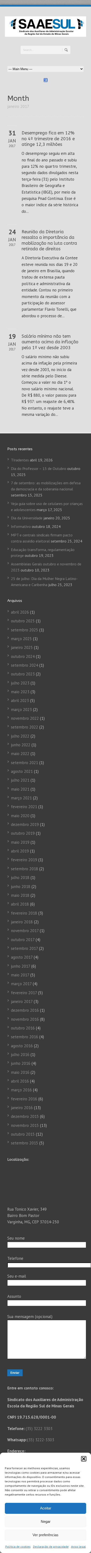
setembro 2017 (24, 948)
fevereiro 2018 (24, 913)
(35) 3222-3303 (40, 1439)
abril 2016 (20, 1081)
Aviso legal (78, 1546)
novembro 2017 (25, 930)
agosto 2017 (22, 957)
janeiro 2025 (22, 647)
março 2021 (21, 798)
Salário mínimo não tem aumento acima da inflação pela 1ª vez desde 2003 (50, 342)
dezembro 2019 (25, 824)
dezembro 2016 (25, 1010)
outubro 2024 (23, 656)
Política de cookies (18, 1546)
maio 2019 (20, 842)
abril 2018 (20, 904)
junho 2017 (20, 966)
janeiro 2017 (22, 1001)
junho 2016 (20, 1063)
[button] (83, 1458)
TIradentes (20, 460)
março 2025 (21, 638)
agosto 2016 (22, 1045)
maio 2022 (20, 753)
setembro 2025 (24, 630)
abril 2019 (20, 851)
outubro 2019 (23, 833)
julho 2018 (20, 877)
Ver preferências (45, 1535)
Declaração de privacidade (51, 1546)
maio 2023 (20, 691)
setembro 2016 (24, 1036)
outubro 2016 (23, 1028)
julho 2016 (20, 1054)
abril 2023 (20, 700)
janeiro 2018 (22, 922)
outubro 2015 (23, 1134)
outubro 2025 (23, 621)
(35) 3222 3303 (39, 1428)
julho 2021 (20, 780)
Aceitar (45, 1508)
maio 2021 (20, 789)
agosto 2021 (22, 771)
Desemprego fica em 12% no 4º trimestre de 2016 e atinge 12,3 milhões (48, 138)
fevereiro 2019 (24, 859)
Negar (45, 1521)
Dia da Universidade (26, 517)
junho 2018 (20, 886)
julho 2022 (20, 736)
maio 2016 (20, 1072)
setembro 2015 (24, 1143)
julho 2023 (20, 683)
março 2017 (21, 983)
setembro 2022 (24, 727)
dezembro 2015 (25, 1116)
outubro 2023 (23, 674)
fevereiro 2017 (24, 992)
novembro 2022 (25, 718)
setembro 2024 (24, 665)
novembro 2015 (25, 1125)
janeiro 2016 (22, 1107)
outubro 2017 (22, 939)
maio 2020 (20, 815)
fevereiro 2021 (24, 806)
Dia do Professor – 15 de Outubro (38, 468)
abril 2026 (20, 612)
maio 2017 (20, 975)
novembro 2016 (25, 1019)
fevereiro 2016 (24, 1099)
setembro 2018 (24, 868)
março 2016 (21, 1090)
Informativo (21, 526)
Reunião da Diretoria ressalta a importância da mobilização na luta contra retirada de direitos (49, 240)
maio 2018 (20, 895)
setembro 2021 (24, 762)
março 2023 (21, 709)
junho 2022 (20, 745)
